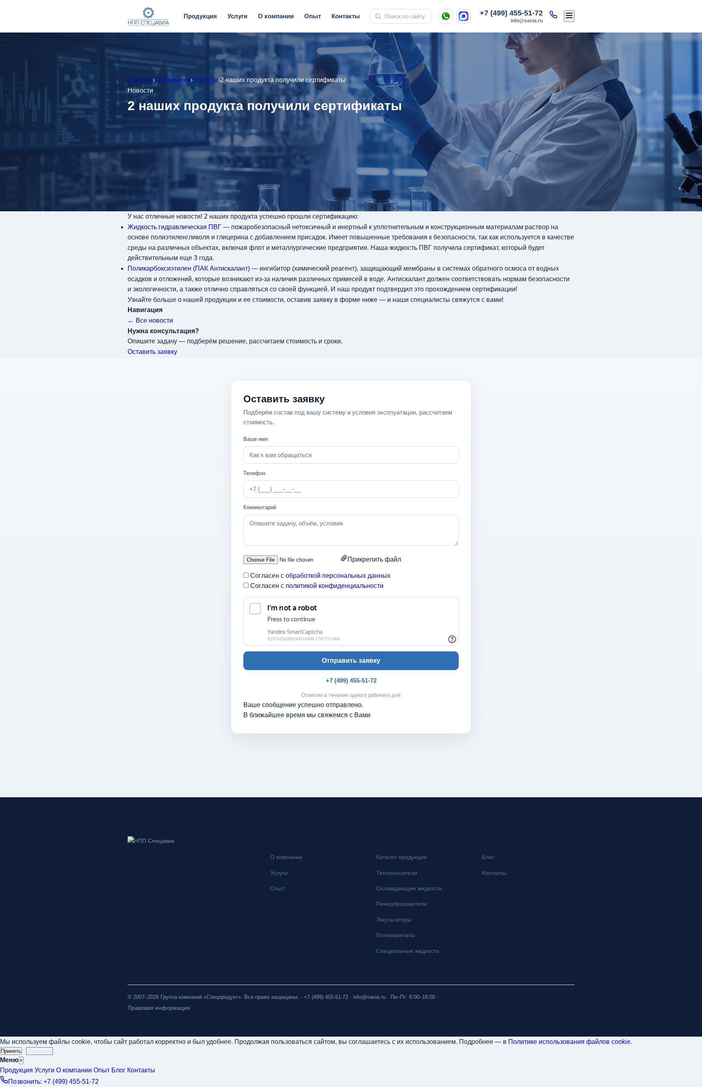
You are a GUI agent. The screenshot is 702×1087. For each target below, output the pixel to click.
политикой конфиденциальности (335, 585)
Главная (140, 79)
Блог (488, 857)
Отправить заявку (351, 660)
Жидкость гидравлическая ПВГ (174, 226)
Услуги (237, 16)
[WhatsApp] (445, 16)
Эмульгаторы (394, 919)
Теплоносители (396, 873)
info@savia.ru (527, 21)
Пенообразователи (401, 903)
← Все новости (150, 320)
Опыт (312, 16)
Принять (11, 1051)
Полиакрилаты (395, 935)
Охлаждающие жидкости (409, 888)
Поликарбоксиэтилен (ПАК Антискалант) (189, 268)
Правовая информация (159, 1008)
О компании (276, 16)
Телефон (254, 473)
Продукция (200, 16)
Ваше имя (255, 439)
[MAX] (463, 16)
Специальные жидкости (407, 951)
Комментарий (259, 507)
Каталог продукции (401, 857)
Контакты (346, 16)
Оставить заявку (152, 351)
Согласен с (320, 575)
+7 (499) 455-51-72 (511, 13)
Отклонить (39, 1051)
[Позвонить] (553, 16)
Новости (205, 79)
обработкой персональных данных (338, 575)
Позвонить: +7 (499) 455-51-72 (53, 1081)
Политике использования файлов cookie (569, 1041)
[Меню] (569, 16)
